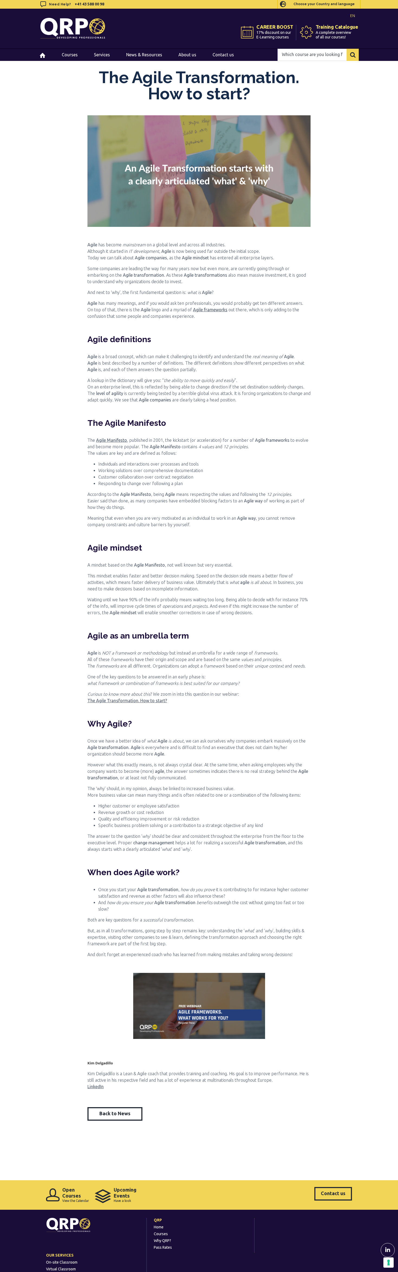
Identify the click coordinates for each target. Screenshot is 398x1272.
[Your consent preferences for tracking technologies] (388, 1262)
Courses (161, 1234)
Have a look (125, 1194)
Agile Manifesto (111, 440)
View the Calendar (75, 1194)
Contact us (333, 1193)
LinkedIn (95, 1086)
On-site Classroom (61, 1262)
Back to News (115, 1113)
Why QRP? (162, 1240)
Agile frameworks (210, 309)
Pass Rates (163, 1247)
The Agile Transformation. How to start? (127, 700)
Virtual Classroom (61, 1269)
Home (159, 1227)
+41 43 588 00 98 (89, 4)
